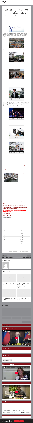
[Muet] (28, 345)
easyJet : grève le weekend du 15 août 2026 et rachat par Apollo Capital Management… (15, 412)
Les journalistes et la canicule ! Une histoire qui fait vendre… (11, 410)
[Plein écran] (30, 345)
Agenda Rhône (17, 15)
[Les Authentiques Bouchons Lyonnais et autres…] (9, 278)
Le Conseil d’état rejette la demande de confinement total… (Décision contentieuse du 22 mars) (23, 285)
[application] (16, 338)
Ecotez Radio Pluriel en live (6, 325)
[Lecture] (2, 345)
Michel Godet (8, 15)
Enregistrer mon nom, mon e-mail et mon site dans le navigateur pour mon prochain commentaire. (16, 320)
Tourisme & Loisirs (25, 15)
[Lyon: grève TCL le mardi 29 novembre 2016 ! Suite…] (24, 293)
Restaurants (21, 15)
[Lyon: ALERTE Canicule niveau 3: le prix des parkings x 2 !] (9, 293)
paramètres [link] (3, 422)
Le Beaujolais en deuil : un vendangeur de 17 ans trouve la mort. (12, 408)
